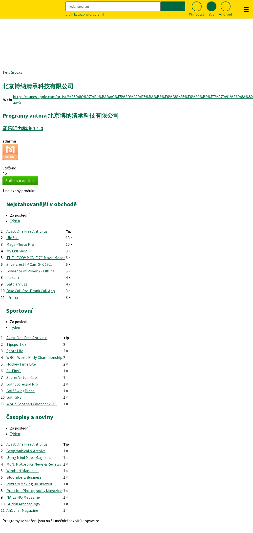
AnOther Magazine (22, 510)
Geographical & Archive (25, 450)
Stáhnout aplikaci (20, 180)
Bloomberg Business (24, 477)
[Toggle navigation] (246, 9)
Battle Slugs (16, 284)
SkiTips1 (13, 370)
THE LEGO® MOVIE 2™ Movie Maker (35, 257)
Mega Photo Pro (20, 244)
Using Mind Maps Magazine (29, 457)
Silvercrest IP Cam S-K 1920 (29, 264)
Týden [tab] (15, 220)
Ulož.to (12, 237)
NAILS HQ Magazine (23, 497)
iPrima (12, 297)
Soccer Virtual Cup (21, 377)
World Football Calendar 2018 (31, 403)
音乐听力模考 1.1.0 (22, 128)
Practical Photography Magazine (34, 490)
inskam (12, 277)
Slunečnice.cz (12, 72)
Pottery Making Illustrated (29, 483)
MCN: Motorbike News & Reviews (33, 464)
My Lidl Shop (16, 250)
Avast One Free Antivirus (26, 231)
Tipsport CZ (16, 344)
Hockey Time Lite (21, 364)
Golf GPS (13, 397)
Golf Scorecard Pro (22, 384)
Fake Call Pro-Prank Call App (30, 290)
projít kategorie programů (84, 14)
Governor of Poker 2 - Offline (30, 270)
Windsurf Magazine (22, 470)
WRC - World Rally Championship (34, 357)
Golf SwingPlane (20, 390)
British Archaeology (23, 503)
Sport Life (14, 350)
